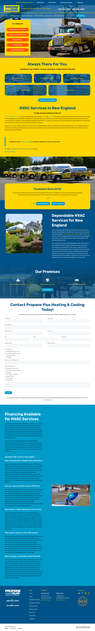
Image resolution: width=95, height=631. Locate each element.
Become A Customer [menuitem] (59, 15)
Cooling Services (33, 609)
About (30, 596)
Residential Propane (34, 599)
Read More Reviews (43, 203)
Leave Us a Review (58, 203)
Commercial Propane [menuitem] (27, 15)
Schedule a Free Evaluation (47, 100)
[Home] (11, 8)
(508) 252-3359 (15, 141)
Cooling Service (17, 45)
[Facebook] (82, 593)
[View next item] (34, 204)
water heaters (75, 234)
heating (80, 230)
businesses (51, 116)
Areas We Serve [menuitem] (70, 15)
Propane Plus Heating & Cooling (13, 116)
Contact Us (80, 15)
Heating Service (17, 39)
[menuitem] (7, 628)
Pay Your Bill (52, 2)
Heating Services (33, 606)
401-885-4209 (78, 9)
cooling (86, 230)
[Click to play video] (71, 495)
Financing (80, 2)
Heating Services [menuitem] (38, 15)
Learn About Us (47, 289)
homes (44, 116)
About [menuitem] (6, 15)
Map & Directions (45, 600)
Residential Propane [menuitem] (15, 15)
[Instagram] (85, 593)
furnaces (65, 234)
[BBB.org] (89, 593)
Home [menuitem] (2, 15)
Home (30, 593)
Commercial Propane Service (17, 34)
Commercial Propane (34, 602)
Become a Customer (66, 2)
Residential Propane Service (17, 29)
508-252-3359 (64, 9)
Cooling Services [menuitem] (48, 15)
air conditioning (85, 234)
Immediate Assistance (17, 50)
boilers (69, 234)
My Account (40, 2)
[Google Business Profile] (79, 593)
